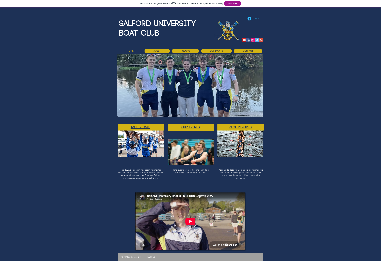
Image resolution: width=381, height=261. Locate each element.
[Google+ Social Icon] (261, 40)
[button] (185, 51)
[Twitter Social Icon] (257, 40)
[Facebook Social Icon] (248, 40)
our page (240, 178)
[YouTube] (244, 40)
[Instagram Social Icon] (253, 40)
